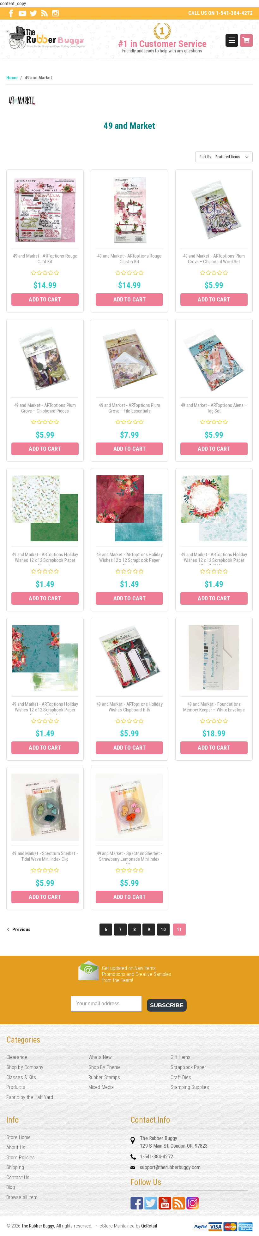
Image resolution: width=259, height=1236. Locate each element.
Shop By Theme (104, 1067)
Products (15, 1087)
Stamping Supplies (190, 1087)
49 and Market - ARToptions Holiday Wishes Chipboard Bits (129, 707)
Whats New (99, 1057)
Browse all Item (22, 1197)
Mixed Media (101, 1087)
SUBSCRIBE (167, 1005)
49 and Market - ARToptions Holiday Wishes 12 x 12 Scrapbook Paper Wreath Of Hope (214, 560)
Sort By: (205, 156)
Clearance (16, 1057)
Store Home (18, 1137)
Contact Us (17, 1177)
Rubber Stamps (104, 1077)
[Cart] (246, 40)
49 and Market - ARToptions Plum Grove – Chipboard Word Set (214, 258)
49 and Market (38, 77)
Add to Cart (45, 299)
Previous (20, 929)
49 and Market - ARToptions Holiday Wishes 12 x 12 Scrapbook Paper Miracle (45, 560)
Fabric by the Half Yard (29, 1097)
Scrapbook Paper (188, 1067)
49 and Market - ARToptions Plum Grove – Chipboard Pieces (45, 408)
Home (12, 77)
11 (179, 929)
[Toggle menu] (232, 40)
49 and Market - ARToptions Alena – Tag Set (214, 408)
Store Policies (20, 1158)
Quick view (45, 202)
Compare (43, 216)
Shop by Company (25, 1067)
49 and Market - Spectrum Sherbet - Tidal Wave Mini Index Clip (45, 856)
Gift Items (180, 1057)
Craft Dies (181, 1077)
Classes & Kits (21, 1077)
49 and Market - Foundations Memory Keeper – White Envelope (214, 707)
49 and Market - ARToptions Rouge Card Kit (45, 258)
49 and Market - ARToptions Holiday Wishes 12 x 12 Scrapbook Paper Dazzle (129, 560)
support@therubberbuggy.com (170, 1167)
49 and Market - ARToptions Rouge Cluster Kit (129, 258)
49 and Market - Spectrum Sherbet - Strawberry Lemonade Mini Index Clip (129, 859)
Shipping (15, 1167)
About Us (15, 1147)
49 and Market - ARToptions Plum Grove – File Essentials (129, 408)
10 (163, 929)
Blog (10, 1187)
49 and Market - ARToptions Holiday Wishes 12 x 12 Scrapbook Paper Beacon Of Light (45, 709)
